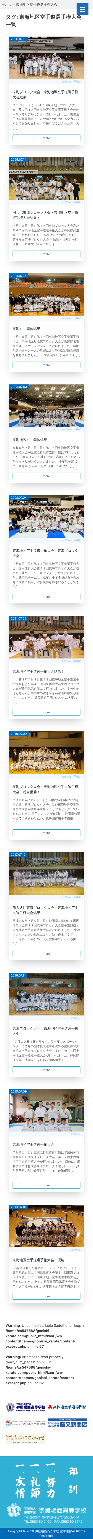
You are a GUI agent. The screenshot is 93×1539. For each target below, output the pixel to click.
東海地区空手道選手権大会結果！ (38, 671)
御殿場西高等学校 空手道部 (53, 1531)
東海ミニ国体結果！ (28, 329)
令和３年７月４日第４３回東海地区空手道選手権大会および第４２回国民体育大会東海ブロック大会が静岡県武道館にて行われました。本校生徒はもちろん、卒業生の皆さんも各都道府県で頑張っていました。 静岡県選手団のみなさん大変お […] (46, 690)
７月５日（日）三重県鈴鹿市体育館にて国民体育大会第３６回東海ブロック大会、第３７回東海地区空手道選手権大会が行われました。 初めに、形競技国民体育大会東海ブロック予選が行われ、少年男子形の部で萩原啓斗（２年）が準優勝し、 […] (46, 1163)
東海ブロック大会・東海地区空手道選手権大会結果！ (45, 94)
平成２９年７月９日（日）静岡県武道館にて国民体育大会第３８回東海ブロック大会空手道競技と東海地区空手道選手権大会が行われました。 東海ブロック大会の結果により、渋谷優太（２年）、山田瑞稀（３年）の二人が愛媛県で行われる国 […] (46, 932)
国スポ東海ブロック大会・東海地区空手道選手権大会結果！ (45, 215)
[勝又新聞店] (67, 1423)
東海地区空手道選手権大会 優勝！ (40, 1260)
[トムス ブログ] (25, 1439)
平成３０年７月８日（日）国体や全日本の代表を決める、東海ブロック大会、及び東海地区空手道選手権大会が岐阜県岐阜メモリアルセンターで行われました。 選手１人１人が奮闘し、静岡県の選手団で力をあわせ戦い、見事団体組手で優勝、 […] (46, 811)
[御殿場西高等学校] (25, 1408)
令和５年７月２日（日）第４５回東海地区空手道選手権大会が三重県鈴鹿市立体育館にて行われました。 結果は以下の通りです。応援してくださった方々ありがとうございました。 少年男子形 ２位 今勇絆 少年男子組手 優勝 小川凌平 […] (46, 457)
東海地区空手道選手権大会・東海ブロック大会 (45, 553)
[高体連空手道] (67, 1408)
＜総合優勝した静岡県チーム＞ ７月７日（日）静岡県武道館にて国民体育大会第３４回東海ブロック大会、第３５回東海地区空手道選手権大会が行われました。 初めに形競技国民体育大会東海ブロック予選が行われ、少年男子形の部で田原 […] (46, 1277)
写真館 (76, 81)
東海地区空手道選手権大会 (33, 1144)
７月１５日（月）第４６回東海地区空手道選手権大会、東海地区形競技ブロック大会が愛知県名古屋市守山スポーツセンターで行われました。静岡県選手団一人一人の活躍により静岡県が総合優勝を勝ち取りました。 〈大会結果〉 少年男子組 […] (46, 346)
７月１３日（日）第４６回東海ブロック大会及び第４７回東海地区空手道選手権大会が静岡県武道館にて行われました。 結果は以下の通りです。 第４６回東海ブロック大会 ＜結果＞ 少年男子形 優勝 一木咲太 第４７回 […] (46, 235)
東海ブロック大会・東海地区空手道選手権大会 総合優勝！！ (45, 789)
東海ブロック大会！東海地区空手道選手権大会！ (45, 1031)
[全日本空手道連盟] (25, 1423)
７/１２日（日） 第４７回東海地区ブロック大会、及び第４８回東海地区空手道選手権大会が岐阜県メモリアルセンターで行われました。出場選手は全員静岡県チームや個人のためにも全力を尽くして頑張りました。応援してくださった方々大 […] (46, 116)
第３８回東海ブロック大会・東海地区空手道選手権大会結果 (45, 910)
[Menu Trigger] (82, 9)
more (46, 138)
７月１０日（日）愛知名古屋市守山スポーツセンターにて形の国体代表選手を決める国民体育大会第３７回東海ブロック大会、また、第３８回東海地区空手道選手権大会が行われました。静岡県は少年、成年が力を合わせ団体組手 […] (46, 1051)
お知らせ (66, 81)
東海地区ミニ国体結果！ (32, 440)
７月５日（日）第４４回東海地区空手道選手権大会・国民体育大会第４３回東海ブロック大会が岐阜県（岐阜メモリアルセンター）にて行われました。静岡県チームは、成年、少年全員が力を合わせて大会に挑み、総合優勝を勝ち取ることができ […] (46, 575)
